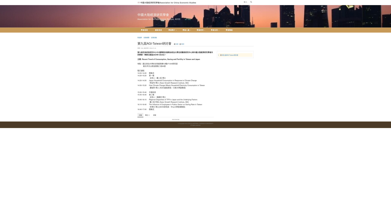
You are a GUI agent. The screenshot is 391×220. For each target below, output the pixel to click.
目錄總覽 (146, 37)
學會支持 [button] (214, 30)
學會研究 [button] (200, 30)
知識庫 (139, 37)
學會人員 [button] (186, 30)
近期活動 (154, 37)
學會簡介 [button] (172, 30)
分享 (177, 44)
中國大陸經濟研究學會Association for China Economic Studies (168, 2)
